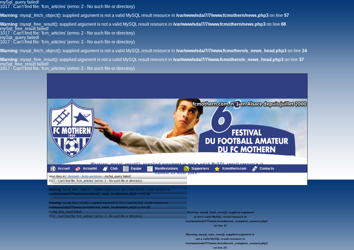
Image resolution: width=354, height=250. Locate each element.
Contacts (266, 168)
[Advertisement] (76, 86)
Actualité (89, 168)
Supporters (200, 168)
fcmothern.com (234, 168)
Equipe (136, 168)
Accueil (63, 168)
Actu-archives (92, 176)
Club (114, 168)
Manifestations (166, 168)
